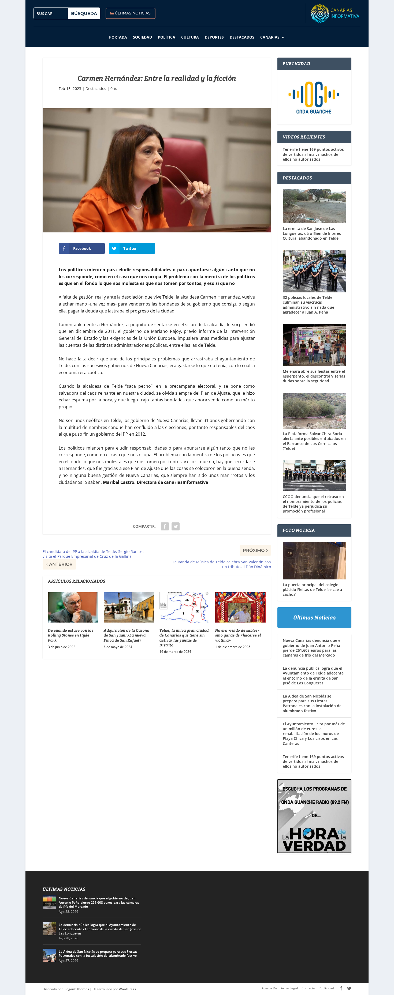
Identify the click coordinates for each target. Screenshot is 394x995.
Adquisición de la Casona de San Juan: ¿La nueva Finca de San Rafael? (126, 635)
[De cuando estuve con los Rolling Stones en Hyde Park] (73, 607)
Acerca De (269, 988)
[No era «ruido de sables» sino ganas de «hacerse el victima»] (240, 607)
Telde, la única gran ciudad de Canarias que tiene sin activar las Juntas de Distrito (184, 637)
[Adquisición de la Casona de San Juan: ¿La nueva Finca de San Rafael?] (129, 607)
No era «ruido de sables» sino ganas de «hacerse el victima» (238, 635)
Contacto (308, 988)
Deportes (214, 37)
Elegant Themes (76, 989)
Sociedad (142, 37)
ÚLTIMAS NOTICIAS (133, 13)
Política (166, 37)
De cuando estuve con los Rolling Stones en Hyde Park (70, 635)
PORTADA (118, 37)
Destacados (242, 37)
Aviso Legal (289, 988)
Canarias (270, 37)
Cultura (190, 37)
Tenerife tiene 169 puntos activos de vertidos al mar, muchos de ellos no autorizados (313, 154)
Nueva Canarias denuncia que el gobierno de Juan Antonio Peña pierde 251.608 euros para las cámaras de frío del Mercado (312, 648)
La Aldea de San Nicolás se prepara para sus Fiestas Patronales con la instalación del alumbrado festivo (313, 703)
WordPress (127, 989)
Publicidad (326, 988)
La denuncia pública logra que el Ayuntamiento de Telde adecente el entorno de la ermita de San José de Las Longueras (313, 675)
